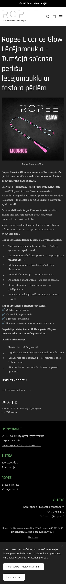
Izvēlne (61, 16)
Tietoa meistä (10, 484)
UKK (5, 435)
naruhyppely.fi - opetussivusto (21, 445)
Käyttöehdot (10, 462)
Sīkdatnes (33, 537)
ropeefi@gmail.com (21, 531)
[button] (47, 16)
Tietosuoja (8, 467)
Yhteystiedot (10, 489)
